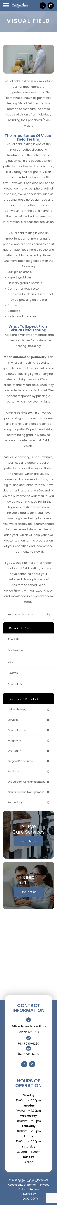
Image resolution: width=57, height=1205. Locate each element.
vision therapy (17, 709)
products (13, 771)
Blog (10, 661)
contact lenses (17, 730)
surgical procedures (20, 761)
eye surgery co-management (26, 782)
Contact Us (15, 684)
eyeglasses (14, 740)
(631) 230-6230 (28, 1043)
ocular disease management (26, 792)
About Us (13, 639)
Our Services (15, 650)
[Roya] (28, 1198)
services (13, 720)
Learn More (28, 841)
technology (15, 802)
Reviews (13, 673)
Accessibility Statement (23, 1185)
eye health (14, 751)
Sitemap (33, 1189)
